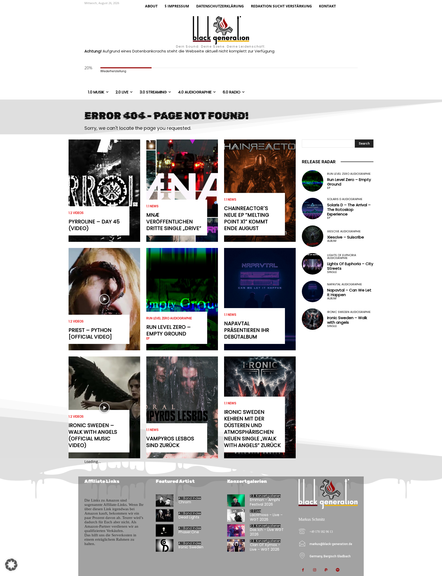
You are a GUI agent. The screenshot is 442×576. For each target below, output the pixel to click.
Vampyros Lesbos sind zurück (170, 442)
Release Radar (319, 161)
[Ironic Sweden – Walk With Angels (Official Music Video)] (104, 407)
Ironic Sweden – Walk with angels (347, 320)
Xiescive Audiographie (344, 231)
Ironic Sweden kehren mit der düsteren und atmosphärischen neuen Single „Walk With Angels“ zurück (252, 428)
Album (331, 241)
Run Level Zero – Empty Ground (168, 330)
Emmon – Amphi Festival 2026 (265, 502)
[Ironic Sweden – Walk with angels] (312, 319)
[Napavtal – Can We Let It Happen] (312, 291)
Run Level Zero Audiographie (169, 318)
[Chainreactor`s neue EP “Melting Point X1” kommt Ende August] (260, 190)
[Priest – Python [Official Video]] (104, 299)
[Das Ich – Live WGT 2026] (236, 530)
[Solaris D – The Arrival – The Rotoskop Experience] (312, 208)
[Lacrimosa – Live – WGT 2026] (236, 515)
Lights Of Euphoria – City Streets (350, 266)
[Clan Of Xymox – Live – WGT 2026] (236, 545)
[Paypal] (326, 570)
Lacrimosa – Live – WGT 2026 (266, 517)
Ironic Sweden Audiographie (349, 312)
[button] (11, 564)
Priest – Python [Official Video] (90, 333)
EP (147, 338)
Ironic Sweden (191, 547)
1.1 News (152, 206)
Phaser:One (189, 532)
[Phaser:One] (164, 530)
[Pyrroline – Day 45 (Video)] (104, 190)
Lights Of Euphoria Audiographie (341, 256)
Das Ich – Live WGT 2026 (267, 532)
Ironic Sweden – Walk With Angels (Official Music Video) (93, 435)
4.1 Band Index (190, 498)
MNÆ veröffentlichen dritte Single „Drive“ (173, 221)
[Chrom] (164, 500)
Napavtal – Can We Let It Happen (349, 292)
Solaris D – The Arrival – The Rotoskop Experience (349, 209)
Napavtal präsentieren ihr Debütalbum (246, 330)
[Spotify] (337, 570)
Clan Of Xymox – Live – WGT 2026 (265, 547)
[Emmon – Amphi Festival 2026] (236, 500)
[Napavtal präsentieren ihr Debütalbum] (260, 299)
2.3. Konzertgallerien (265, 495)
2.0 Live (255, 511)
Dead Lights (189, 517)
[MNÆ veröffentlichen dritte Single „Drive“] (182, 190)
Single (332, 272)
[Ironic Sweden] (164, 545)
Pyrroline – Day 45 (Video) (94, 225)
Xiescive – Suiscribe (345, 237)
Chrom (185, 502)
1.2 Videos (76, 212)
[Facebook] (303, 570)
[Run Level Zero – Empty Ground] (182, 299)
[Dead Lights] (164, 515)
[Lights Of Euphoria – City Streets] (312, 264)
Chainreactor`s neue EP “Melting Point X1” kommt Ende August (246, 218)
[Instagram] (314, 570)
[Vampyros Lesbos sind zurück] (182, 407)
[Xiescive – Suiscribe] (312, 236)
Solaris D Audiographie (344, 199)
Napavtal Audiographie (344, 284)
